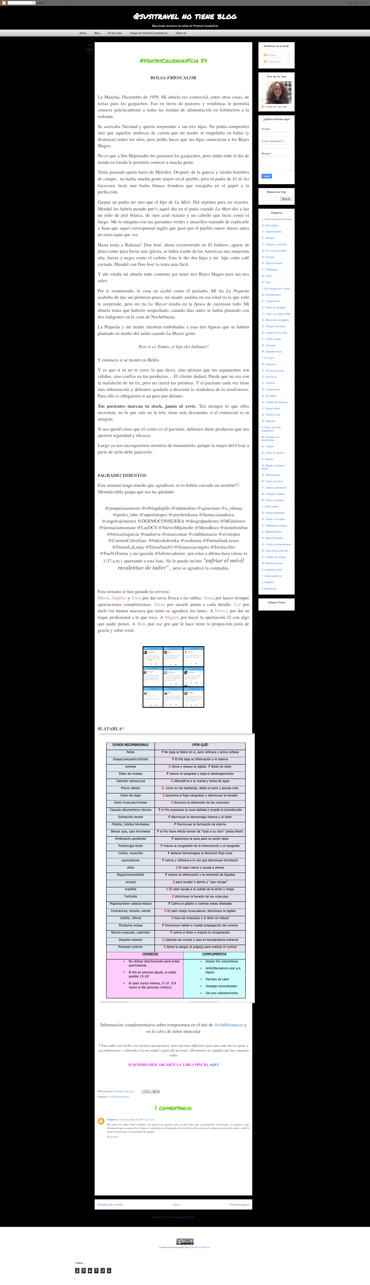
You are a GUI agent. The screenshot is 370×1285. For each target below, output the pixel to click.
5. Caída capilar (270, 506)
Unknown (112, 1119)
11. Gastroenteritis (272, 231)
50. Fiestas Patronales (273, 513)
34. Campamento (271, 389)
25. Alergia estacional (273, 326)
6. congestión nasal (272, 569)
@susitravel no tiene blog (185, 16)
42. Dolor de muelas (273, 452)
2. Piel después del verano (276, 288)
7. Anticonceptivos (272, 576)
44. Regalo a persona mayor (273, 466)
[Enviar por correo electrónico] (143, 1091)
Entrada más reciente (110, 1204)
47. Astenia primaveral (274, 487)
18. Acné (266, 276)
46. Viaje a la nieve (272, 481)
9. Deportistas (269, 588)
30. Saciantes (269, 364)
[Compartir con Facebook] (154, 1091)
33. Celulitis (268, 383)
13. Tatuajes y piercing (274, 244)
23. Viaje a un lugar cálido (276, 313)
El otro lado (115, 33)
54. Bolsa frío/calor (119, 1096)
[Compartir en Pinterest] (158, 1091)
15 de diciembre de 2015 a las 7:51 (136, 1119)
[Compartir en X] (151, 1091)
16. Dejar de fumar (272, 263)
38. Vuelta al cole (271, 414)
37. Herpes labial (271, 408)
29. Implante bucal (272, 351)
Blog (97, 33)
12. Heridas (268, 238)
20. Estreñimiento (271, 294)
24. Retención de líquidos (275, 320)
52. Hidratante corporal (274, 525)
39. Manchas (268, 421)
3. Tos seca (267, 358)
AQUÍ (214, 1064)
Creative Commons (200, 1247)
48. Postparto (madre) (273, 494)
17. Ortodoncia (270, 269)
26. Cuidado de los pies (274, 332)
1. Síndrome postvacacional (277, 219)
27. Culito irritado (271, 339)
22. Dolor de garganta (273, 307)
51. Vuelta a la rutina (273, 519)
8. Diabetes (268, 582)
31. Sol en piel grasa (273, 370)
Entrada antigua (239, 1204)
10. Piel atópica (270, 225)
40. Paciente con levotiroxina (270, 438)
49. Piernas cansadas (273, 500)
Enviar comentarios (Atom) (181, 1217)
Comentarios (273, 61)
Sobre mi (181, 33)
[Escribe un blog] (147, 1091)
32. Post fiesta (269, 377)
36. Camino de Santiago (275, 402)
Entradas (271, 55)
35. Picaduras (269, 395)
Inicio (83, 33)
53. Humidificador (272, 531)
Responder (112, 1136)
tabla (161, 1031)
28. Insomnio (269, 345)
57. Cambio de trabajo (274, 557)
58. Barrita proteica (272, 563)
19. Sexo (266, 282)
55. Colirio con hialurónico (276, 544)
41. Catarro (268, 446)
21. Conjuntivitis (271, 301)
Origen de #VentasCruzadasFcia (148, 33)
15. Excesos (268, 257)
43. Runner (268, 459)
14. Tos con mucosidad (274, 250)
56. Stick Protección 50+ (275, 550)
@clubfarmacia (228, 1024)
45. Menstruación (271, 475)
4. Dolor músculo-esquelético (272, 428)
